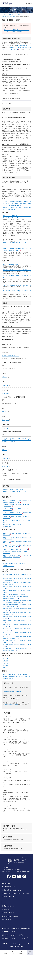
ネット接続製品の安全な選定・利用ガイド (14, 563)
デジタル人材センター (8, 897)
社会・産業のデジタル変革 (10, 916)
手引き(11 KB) (5, 393)
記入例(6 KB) (5, 420)
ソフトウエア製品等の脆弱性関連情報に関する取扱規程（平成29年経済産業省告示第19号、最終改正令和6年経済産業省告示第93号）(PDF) (17, 203)
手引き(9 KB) (5, 428)
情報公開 (21, 935)
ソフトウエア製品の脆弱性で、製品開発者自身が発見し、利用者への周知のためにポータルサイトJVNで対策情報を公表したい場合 (16, 440)
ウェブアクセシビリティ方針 (9, 932)
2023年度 (5, 661)
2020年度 (5, 665)
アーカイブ (25, 938)
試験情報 (4, 909)
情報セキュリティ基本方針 (8, 935)
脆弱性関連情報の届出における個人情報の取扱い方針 (17, 270)
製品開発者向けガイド (8, 526)
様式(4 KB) (4, 411)
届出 (19, 14)
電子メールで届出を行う (8, 103)
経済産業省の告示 (22, 45)
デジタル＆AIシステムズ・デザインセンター (15, 893)
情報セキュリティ (13, 14)
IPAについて (5, 919)
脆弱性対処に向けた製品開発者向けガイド (14, 524)
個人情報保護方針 (25, 928)
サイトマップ (15, 938)
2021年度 (5, 663)
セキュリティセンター (8, 887)
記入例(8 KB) (5, 385)
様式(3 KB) (4, 450)
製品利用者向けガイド (8, 566)
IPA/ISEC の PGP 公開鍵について (10, 356)
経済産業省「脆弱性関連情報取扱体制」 (13, 489)
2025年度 (5, 658)
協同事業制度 (5, 938)
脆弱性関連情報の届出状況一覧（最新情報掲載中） (16, 674)
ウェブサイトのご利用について (9, 928)
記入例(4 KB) (5, 458)
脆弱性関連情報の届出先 (11, 704)
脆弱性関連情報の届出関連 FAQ (12, 691)
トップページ (5, 14)
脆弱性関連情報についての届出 (9, 16)
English (29, 3)
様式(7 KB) (4, 377)
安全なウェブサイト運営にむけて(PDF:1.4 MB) (15, 549)
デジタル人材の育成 (8, 913)
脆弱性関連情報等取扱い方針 (10, 264)
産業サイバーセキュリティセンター (12, 890)
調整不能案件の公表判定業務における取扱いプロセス (17, 285)
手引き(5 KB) (5, 466)
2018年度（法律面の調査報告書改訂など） (14, 594)
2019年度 (5, 667)
